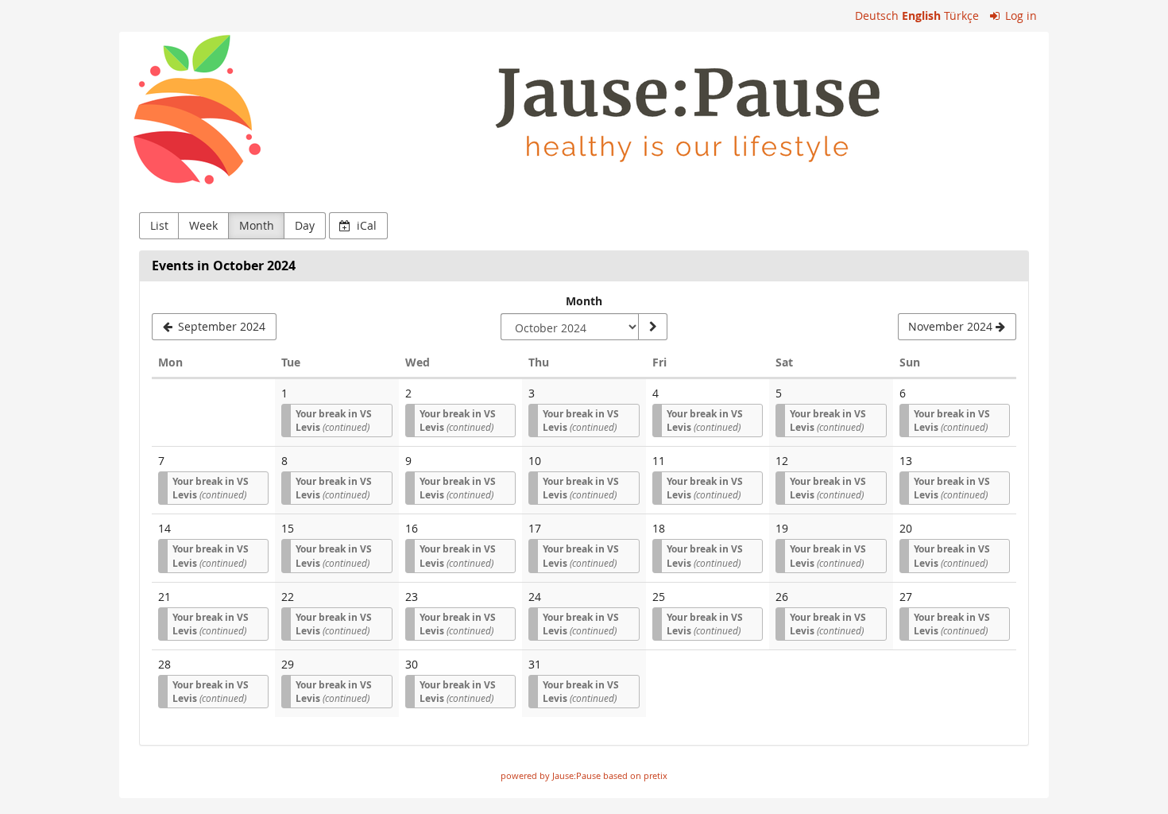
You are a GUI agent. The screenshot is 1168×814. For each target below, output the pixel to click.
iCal (365, 225)
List (159, 225)
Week (203, 225)
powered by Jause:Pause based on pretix (584, 775)
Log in (1019, 15)
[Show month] (652, 326)
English (921, 15)
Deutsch (877, 15)
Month (256, 225)
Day (305, 225)
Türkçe (961, 15)
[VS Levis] (584, 110)
